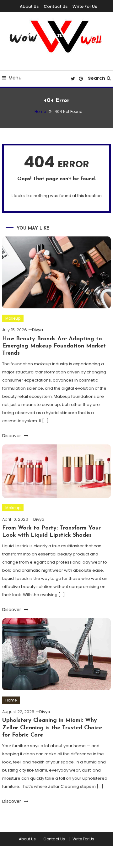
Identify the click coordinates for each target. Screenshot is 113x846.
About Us (29, 6)
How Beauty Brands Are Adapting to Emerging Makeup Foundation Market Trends (54, 346)
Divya (37, 330)
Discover (12, 436)
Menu (15, 77)
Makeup (12, 318)
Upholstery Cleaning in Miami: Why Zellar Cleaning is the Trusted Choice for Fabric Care (52, 728)
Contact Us (55, 6)
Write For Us (85, 6)
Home (11, 700)
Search (96, 78)
